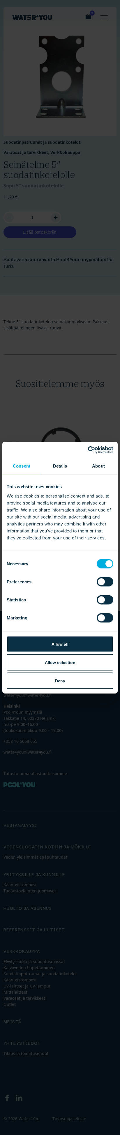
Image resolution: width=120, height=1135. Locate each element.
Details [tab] (60, 465)
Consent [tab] (21, 465)
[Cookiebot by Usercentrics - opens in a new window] (87, 450)
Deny (60, 680)
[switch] (105, 581)
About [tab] (98, 465)
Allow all (60, 644)
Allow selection (60, 662)
